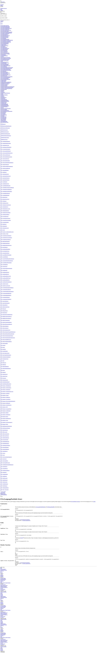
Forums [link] (1, 594)
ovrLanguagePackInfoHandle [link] (25, 519)
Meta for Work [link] (2, 580)
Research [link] (1, 575)
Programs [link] (1, 608)
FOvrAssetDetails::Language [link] (75, 501)
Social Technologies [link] (3, 570)
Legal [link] (1, 592)
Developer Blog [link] (3, 578)
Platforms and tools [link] (3, 586)
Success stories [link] (2, 589)
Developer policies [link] (3, 619)
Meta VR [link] (1, 598)
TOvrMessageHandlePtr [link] (26, 520)
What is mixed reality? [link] (4, 585)
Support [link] (1, 595)
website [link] (94, 501)
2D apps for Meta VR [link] (3, 587)
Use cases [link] (2, 590)
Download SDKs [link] (3, 579)
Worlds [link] (1, 572)
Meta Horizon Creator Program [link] (5, 582)
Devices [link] (1, 588)
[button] (48, 0)
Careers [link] (1, 574)
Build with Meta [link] (3, 569)
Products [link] (1, 576)
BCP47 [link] (21, 537)
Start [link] (1, 609)
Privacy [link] (1, 593)
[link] (2, 1)
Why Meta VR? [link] (3, 584)
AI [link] (0, 571)
